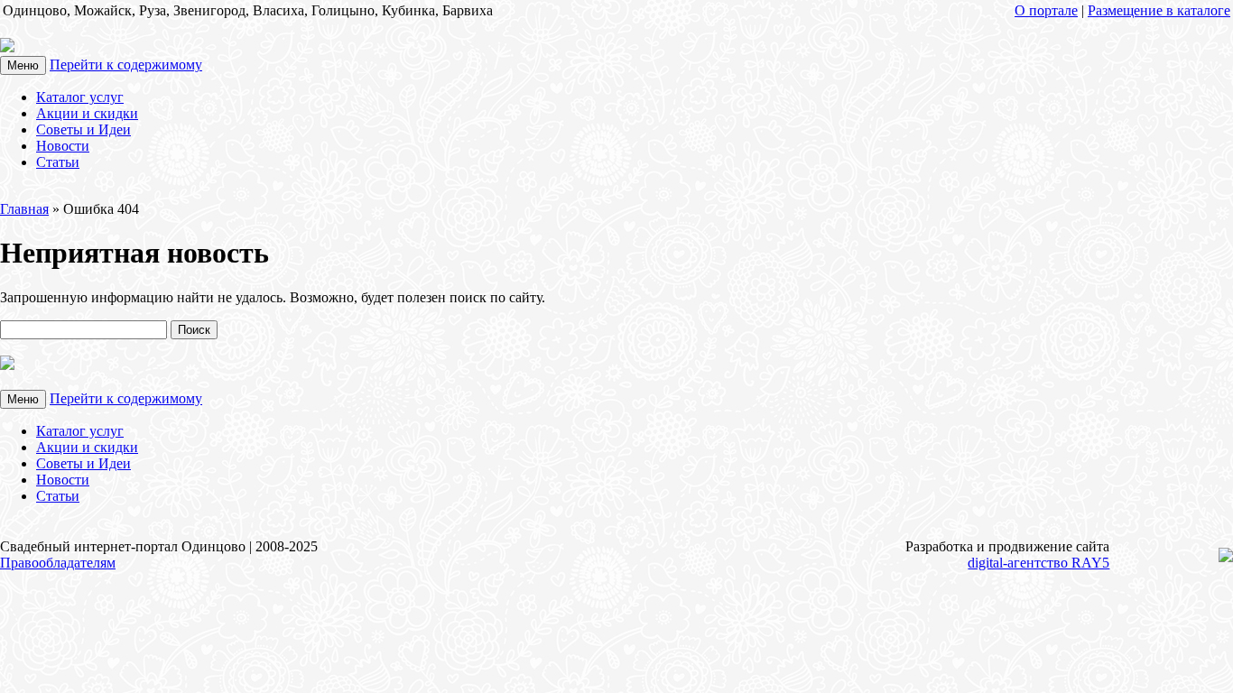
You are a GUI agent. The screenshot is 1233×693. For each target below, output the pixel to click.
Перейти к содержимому (126, 64)
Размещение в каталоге (1159, 10)
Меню (23, 65)
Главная (24, 209)
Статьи (57, 162)
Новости (62, 145)
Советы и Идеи (83, 129)
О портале (1046, 10)
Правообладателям (58, 562)
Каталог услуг (80, 97)
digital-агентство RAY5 (1038, 562)
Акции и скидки (87, 113)
